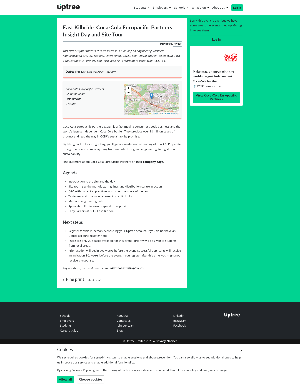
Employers (160, 7)
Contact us (124, 321)
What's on (199, 7)
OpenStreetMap (170, 113)
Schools (179, 7)
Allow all (65, 379)
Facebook (179, 325)
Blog (120, 330)
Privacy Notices (166, 341)
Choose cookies (90, 379)
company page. (154, 162)
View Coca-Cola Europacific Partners (216, 97)
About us (218, 7)
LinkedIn (178, 315)
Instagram (180, 321)
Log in (237, 7)
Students (140, 7)
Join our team (126, 325)
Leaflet (154, 113)
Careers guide (69, 330)
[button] (151, 96)
